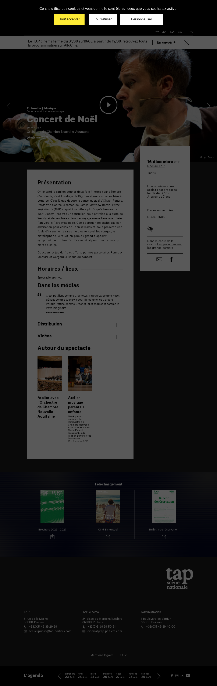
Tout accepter (69, 19)
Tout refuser (103, 19)
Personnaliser (141, 19)
